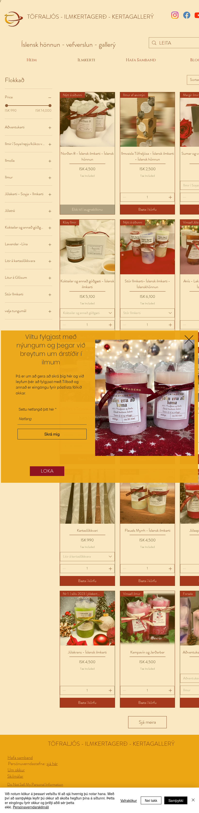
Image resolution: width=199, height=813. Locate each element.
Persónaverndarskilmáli (31, 807)
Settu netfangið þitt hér (36, 409)
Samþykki (175, 800)
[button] (189, 339)
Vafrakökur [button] (128, 800)
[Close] (193, 800)
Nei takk (151, 800)
